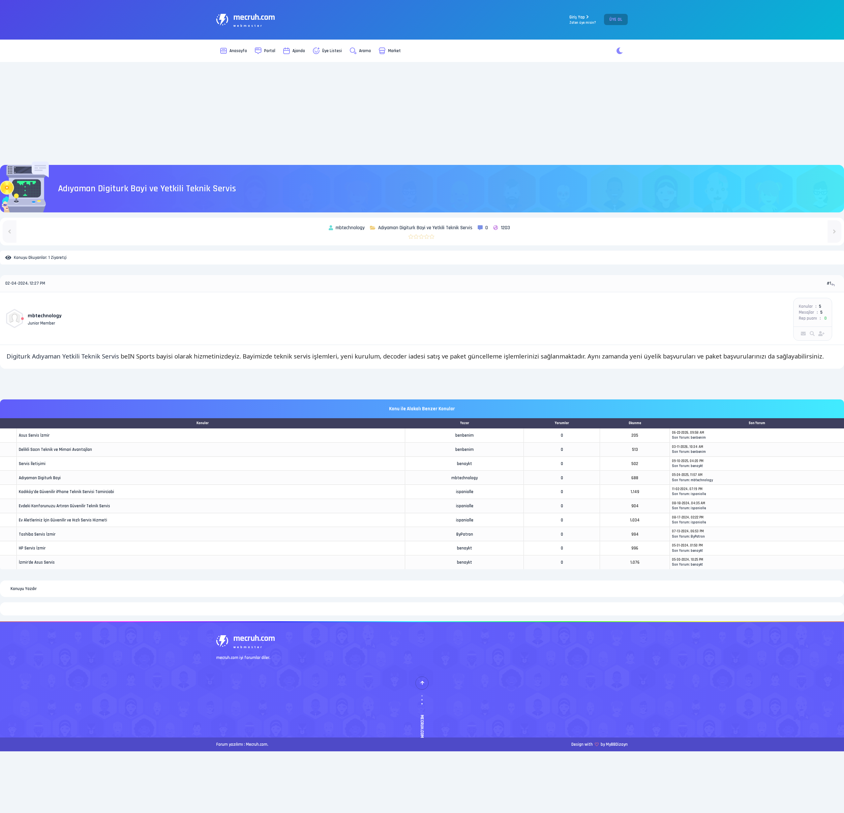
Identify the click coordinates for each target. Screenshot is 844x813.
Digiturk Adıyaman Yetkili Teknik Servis (63, 356)
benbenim (464, 435)
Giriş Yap (582, 20)
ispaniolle (464, 491)
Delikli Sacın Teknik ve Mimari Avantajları (55, 449)
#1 (829, 283)
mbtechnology (45, 315)
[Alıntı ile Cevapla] (833, 285)
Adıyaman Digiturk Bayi (40, 478)
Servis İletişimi (32, 463)
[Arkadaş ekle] (821, 333)
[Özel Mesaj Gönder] (803, 333)
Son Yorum (680, 437)
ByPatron (464, 534)
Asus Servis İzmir (34, 435)
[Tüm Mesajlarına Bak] (812, 333)
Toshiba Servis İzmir (37, 534)
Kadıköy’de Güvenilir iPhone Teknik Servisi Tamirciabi (66, 491)
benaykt (464, 463)
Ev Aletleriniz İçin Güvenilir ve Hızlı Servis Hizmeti (63, 520)
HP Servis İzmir (32, 548)
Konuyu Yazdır (24, 588)
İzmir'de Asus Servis (37, 562)
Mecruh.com (256, 744)
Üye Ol (615, 19)
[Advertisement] (422, 113)
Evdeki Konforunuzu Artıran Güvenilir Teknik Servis (64, 506)
